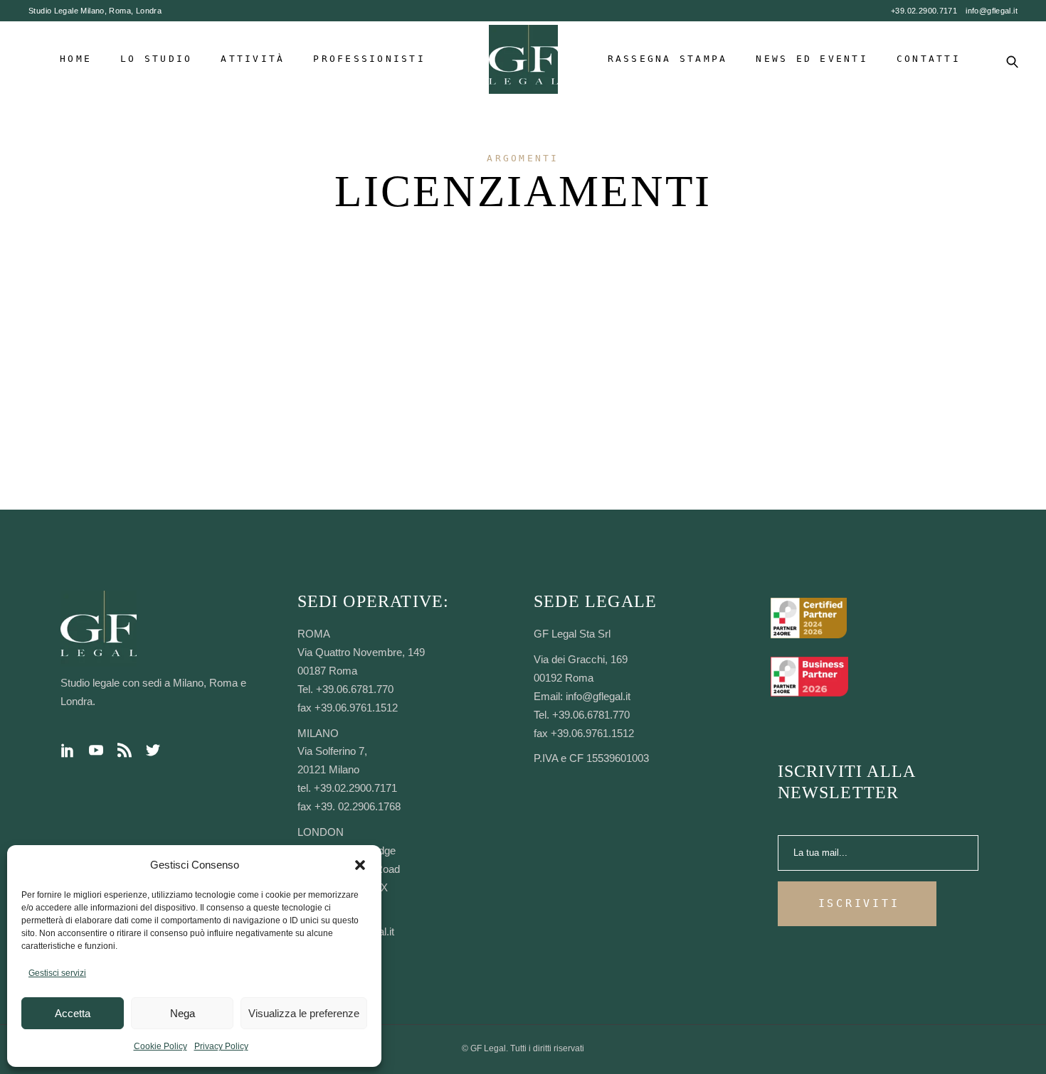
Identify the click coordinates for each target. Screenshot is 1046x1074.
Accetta (72, 1013)
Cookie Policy (160, 1046)
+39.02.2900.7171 (924, 10)
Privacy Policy (221, 1046)
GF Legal (488, 1048)
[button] (360, 865)
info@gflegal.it (992, 10)
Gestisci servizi (57, 973)
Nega (182, 1013)
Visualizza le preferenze (303, 1013)
